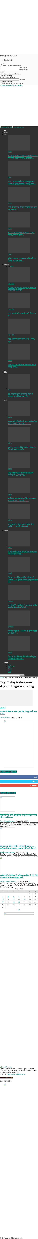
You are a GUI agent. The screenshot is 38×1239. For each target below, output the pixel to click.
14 (24, 899)
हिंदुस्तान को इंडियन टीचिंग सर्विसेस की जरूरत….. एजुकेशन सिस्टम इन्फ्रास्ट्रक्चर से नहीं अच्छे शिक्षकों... (18, 847)
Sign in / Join (8, 60)
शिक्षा (5, 371)
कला (9, 672)
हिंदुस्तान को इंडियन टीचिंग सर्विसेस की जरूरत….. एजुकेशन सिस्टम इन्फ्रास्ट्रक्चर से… (23, 579)
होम (5, 131)
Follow (34, 781)
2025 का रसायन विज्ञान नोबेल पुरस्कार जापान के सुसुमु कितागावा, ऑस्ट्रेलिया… (22, 182)
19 (13, 902)
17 (3, 902)
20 (19, 902)
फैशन (5, 373)
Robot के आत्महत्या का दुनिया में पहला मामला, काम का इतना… (21, 234)
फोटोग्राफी (11, 666)
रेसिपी (10, 668)
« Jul (18, 910)
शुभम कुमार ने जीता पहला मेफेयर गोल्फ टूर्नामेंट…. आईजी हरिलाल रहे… (21, 525)
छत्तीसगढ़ (10, 601)
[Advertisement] (19, 106)
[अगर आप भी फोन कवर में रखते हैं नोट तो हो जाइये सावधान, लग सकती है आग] (19, 307)
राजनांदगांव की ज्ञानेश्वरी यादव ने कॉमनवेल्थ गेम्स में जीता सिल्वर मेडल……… (22, 422)
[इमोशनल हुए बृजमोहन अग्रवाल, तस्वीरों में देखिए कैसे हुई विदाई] (19, 282)
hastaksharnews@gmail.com (17, 1074)
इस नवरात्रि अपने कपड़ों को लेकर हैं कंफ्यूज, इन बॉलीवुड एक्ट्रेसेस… (20, 395)
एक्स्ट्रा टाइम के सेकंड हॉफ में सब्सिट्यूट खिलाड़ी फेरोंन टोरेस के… (22, 448)
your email (22, 79)
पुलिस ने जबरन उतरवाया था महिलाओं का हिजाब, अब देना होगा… (21, 259)
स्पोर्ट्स (5, 400)
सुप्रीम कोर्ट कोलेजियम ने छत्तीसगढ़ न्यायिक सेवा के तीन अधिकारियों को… (22, 606)
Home (2, 677)
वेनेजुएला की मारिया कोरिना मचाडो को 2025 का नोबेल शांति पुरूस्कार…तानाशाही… (23, 157)
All (9, 266)
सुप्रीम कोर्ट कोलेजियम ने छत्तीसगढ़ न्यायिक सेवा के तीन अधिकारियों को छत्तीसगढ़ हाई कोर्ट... (18, 876)
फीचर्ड (10, 573)
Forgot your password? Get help (10, 74)
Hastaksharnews (5, 718)
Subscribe (33, 785)
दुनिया (5, 134)
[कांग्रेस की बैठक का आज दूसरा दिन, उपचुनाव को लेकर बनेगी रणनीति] (16, 706)
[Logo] (6, 127)
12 (13, 899)
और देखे (6, 663)
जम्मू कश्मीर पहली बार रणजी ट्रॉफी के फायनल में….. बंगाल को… (20, 474)
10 (3, 899)
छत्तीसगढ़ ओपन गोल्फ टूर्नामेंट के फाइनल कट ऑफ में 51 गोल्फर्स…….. (22, 499)
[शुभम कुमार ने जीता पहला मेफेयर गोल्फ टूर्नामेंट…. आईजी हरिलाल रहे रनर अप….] (19, 518)
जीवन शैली (6, 264)
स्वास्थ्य (5, 132)
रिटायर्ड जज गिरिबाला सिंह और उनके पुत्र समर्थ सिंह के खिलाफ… (22, 657)
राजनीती (6, 530)
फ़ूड (9, 664)
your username (23, 67)
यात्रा (11, 266)
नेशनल (10, 361)
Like (35, 777)
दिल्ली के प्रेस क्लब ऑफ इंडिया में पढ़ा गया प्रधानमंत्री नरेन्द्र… (22, 553)
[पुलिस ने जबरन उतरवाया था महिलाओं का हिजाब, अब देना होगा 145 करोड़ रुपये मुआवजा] (19, 252)
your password (23, 70)
